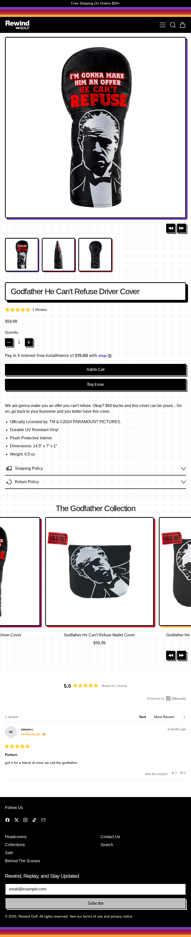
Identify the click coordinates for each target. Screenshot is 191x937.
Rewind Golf (28, 916)
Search (106, 845)
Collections (15, 845)
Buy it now (95, 384)
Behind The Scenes (22, 861)
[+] (29, 342)
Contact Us (110, 837)
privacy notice (121, 916)
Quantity (11, 332)
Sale (9, 853)
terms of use (93, 916)
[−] (9, 342)
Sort (143, 717)
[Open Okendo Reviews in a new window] (166, 698)
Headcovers (15, 837)
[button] (172, 24)
